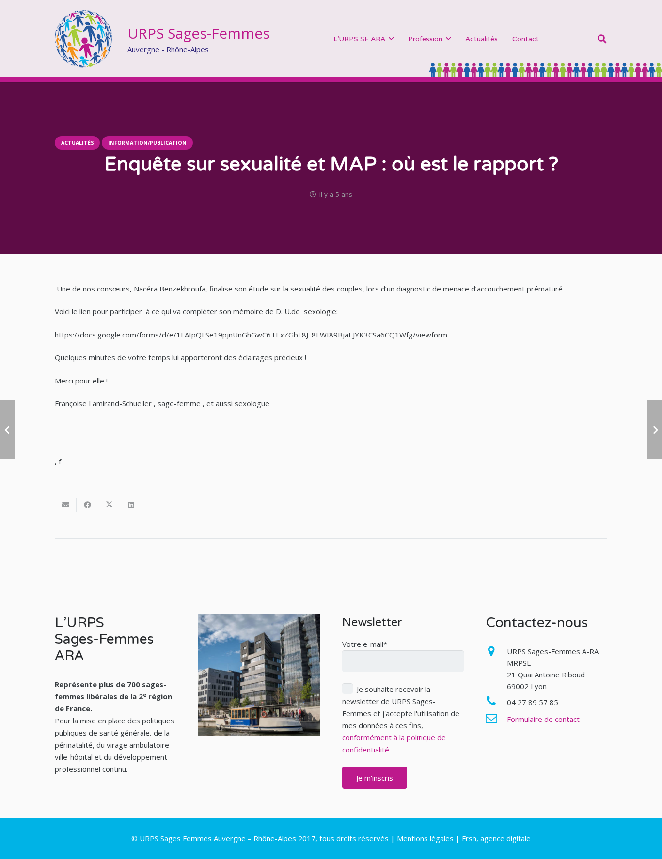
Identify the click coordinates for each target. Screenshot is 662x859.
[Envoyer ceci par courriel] (66, 505)
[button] (391, 39)
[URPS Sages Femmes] (84, 39)
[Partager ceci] (87, 505)
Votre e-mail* (364, 644)
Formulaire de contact (543, 719)
